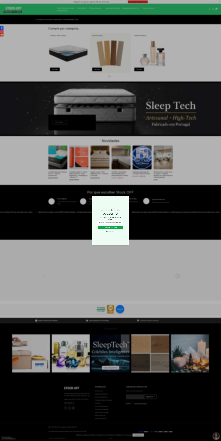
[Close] (126, 198)
